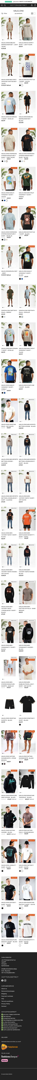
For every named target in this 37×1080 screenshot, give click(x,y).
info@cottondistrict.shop (9, 969)
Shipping (4, 993)
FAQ (2, 998)
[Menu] (2, 5)
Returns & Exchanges (7, 991)
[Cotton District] (18, 5)
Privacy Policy (5, 1003)
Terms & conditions (7, 1001)
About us (4, 988)
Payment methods (7, 996)
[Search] (6, 5)
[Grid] (32, 13)
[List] (35, 13)
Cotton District (8, 1074)
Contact (3, 1006)
